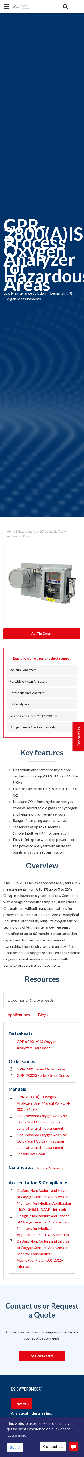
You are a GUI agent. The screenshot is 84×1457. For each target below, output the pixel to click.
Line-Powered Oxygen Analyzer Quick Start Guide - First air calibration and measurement (42, 1121)
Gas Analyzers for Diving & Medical (33, 716)
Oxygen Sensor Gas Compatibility (33, 727)
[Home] (21, 6)
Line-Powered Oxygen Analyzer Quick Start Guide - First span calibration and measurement (42, 1141)
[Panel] (6, 6)
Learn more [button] (16, 1435)
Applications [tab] (18, 1014)
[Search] (65, 6)
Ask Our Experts (42, 1356)
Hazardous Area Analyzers (28, 693)
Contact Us (21, 1404)
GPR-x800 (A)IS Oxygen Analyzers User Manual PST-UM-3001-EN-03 (43, 1103)
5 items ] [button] (56, 1168)
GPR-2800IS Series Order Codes (43, 1075)
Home (11, 531)
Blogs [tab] (43, 1014)
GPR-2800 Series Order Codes (41, 1069)
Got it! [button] (15, 1447)
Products (29, 536)
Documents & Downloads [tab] (30, 1000)
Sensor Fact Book (31, 1153)
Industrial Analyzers (23, 670)
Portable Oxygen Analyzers (28, 681)
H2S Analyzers (19, 704)
